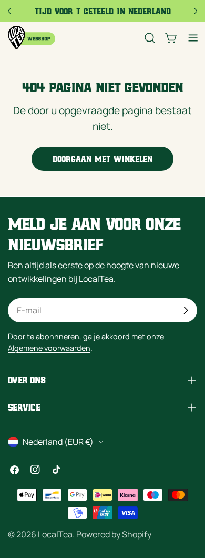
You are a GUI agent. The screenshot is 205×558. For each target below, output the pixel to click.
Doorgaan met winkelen (102, 159)
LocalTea (55, 534)
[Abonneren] (185, 310)
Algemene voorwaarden (49, 348)
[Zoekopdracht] (149, 37)
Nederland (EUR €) (58, 442)
